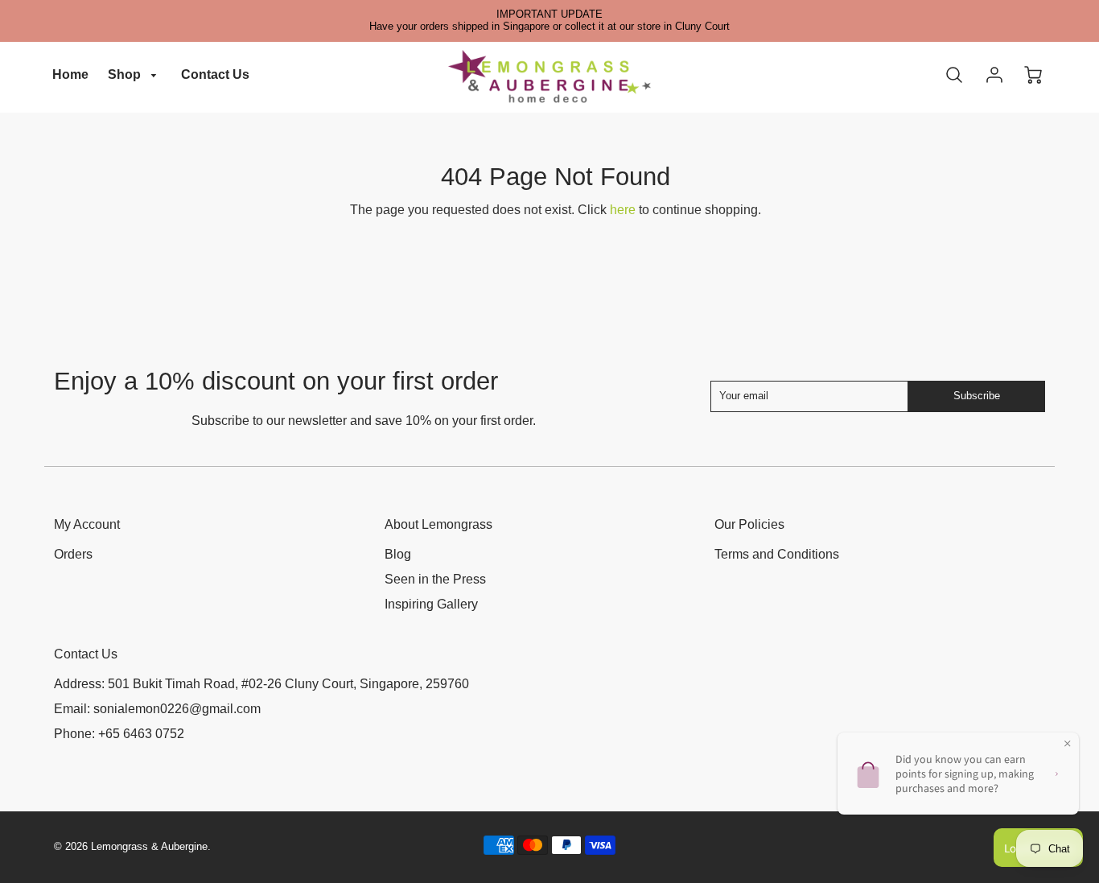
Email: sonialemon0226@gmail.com (157, 709)
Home (70, 74)
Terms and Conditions (776, 554)
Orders (73, 554)
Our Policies (749, 524)
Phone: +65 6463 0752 (119, 734)
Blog (398, 554)
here (623, 210)
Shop (126, 74)
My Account (87, 524)
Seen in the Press (435, 579)
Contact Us (215, 74)
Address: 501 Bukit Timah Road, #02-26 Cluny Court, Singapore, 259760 (261, 684)
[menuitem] (70, 75)
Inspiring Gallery (431, 604)
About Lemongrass (438, 524)
